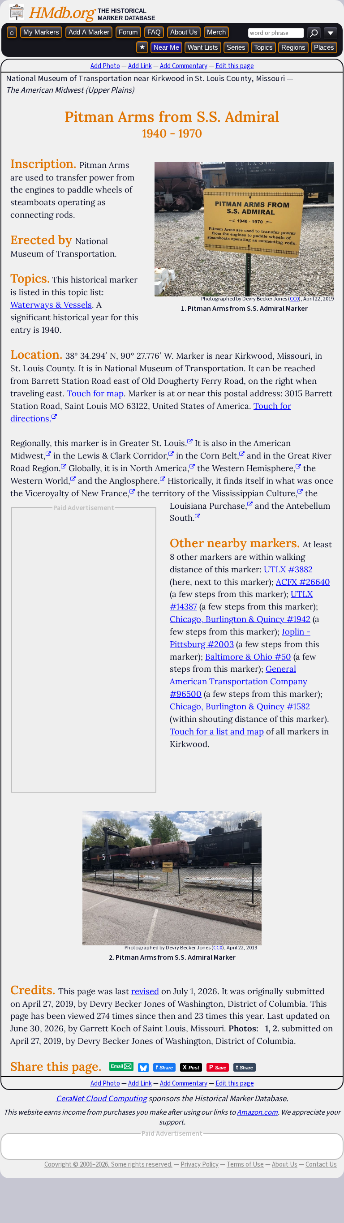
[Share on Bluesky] (143, 1067)
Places (324, 47)
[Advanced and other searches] (330, 33)
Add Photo (105, 65)
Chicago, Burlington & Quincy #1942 (240, 619)
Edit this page (234, 65)
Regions (293, 47)
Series (236, 47)
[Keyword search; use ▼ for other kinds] (314, 33)
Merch (216, 32)
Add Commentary (183, 65)
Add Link (140, 65)
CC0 (294, 298)
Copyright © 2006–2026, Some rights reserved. (108, 1164)
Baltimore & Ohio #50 (248, 656)
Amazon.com (257, 1112)
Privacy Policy (200, 1164)
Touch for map (95, 393)
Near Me (166, 47)
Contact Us (321, 1164)
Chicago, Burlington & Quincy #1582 (240, 706)
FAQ (154, 32)
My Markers (41, 32)
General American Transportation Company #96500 (238, 681)
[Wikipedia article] (190, 443)
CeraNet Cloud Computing (101, 1098)
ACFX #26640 (303, 581)
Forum (128, 32)
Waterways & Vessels (51, 304)
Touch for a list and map (217, 731)
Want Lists (203, 47)
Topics (263, 47)
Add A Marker (89, 32)
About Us (184, 32)
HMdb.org (60, 12)
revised (145, 991)
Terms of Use (245, 1164)
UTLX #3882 (288, 569)
